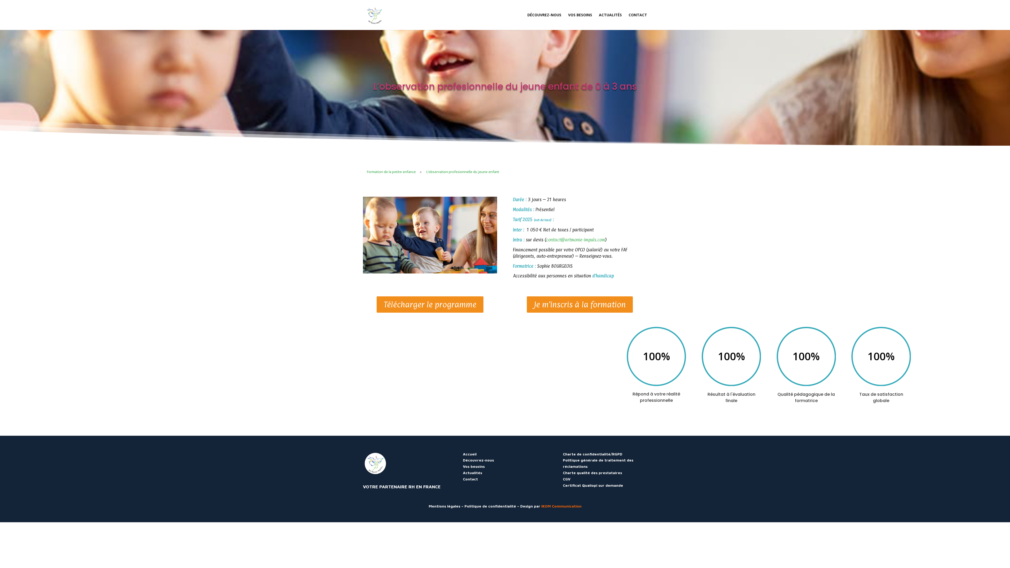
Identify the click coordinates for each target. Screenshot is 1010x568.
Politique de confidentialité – (492, 506)
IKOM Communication (561, 506)
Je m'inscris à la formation (580, 304)
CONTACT (638, 15)
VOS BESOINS (580, 15)
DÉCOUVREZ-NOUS (544, 15)
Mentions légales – (446, 506)
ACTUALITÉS (610, 15)
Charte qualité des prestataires (592, 472)
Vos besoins (474, 466)
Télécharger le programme (430, 304)
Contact (470, 479)
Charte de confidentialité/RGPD (592, 454)
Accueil (470, 454)
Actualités (472, 472)
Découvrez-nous (478, 460)
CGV (566, 479)
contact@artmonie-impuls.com (575, 239)
